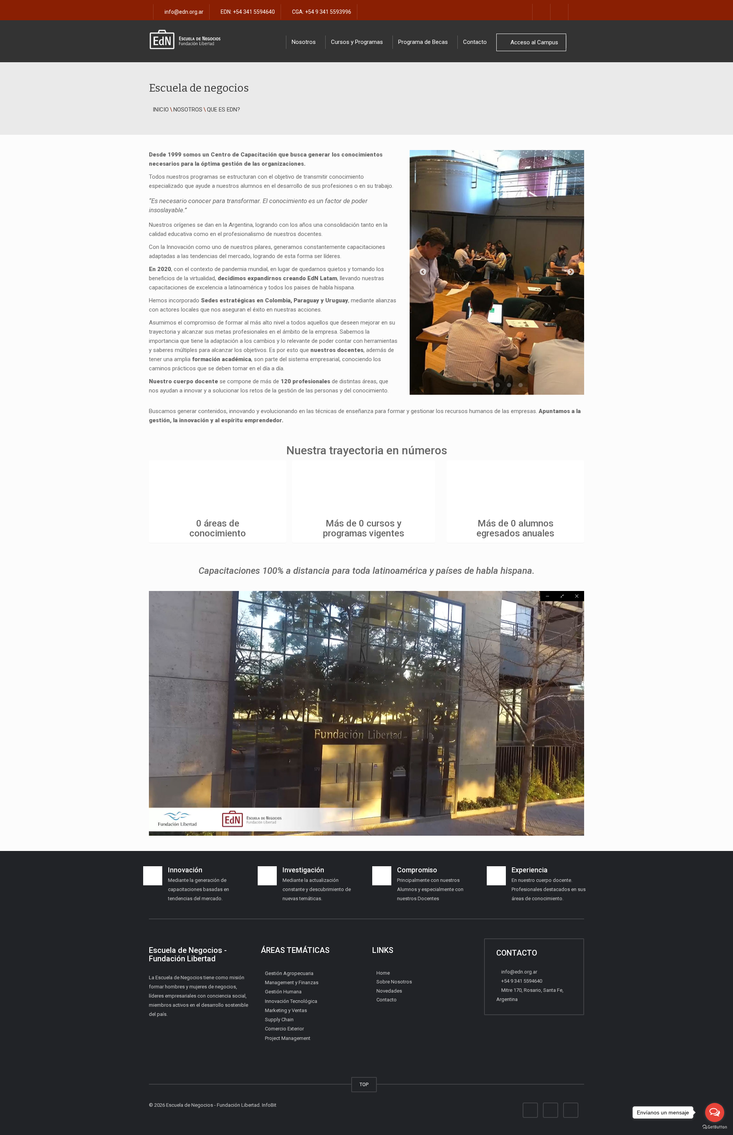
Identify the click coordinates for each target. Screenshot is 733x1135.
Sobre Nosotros (394, 982)
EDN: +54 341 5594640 (247, 12)
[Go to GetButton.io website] (714, 1127)
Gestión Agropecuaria (289, 973)
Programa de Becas (423, 42)
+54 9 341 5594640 (521, 981)
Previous (423, 272)
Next (571, 272)
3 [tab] (497, 385)
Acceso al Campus (533, 42)
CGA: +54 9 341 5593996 (321, 12)
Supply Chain (279, 1019)
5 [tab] (519, 385)
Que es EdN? (223, 109)
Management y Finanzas (291, 982)
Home (383, 973)
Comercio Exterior (284, 1029)
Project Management (287, 1038)
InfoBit (269, 1105)
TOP (364, 1084)
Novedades (389, 991)
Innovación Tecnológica (291, 1001)
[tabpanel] (497, 272)
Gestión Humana (283, 992)
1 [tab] (474, 385)
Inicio (161, 109)
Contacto (475, 42)
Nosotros (187, 109)
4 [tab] (508, 385)
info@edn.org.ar (183, 12)
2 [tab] (485, 385)
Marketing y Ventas (286, 1010)
